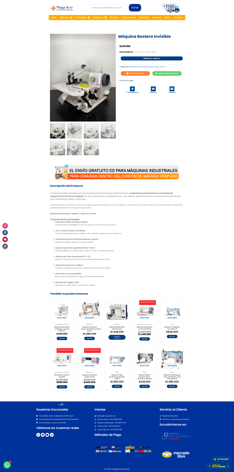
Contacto (178, 17)
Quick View (62, 320)
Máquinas (64, 17)
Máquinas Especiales (150, 67)
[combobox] (109, 7)
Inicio (54, 17)
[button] (7, 465)
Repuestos (98, 17)
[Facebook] (5, 232)
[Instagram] (5, 225)
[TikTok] (5, 246)
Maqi (131, 67)
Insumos (157, 17)
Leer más (62, 338)
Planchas (114, 17)
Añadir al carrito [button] (117, 337)
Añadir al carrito (151, 58)
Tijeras (167, 17)
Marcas (163, 67)
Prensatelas (81, 17)
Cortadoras (144, 17)
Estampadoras (129, 17)
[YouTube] (5, 239)
